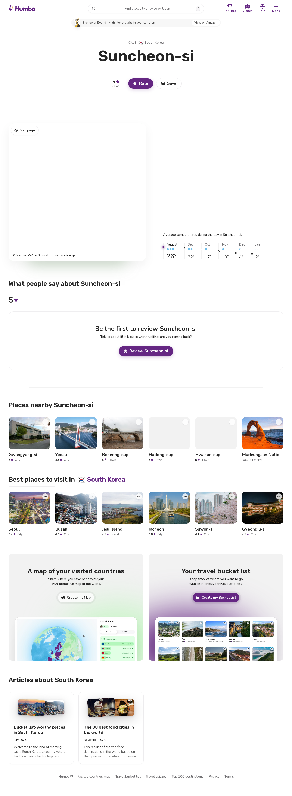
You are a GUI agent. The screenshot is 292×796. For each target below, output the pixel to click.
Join (262, 11)
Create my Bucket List (219, 597)
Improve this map (64, 256)
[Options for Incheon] (185, 496)
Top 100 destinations (188, 776)
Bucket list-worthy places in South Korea (39, 729)
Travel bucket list (128, 776)
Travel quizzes (156, 776)
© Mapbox (20, 256)
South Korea (151, 42)
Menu (276, 11)
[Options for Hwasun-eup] (232, 422)
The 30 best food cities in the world (109, 729)
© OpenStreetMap (39, 256)
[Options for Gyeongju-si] (279, 496)
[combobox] (146, 8)
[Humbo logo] (22, 8)
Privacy (214, 776)
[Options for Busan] (92, 496)
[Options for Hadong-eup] (185, 422)
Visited (247, 11)
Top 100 (230, 11)
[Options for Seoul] (45, 496)
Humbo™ (65, 776)
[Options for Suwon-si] (232, 496)
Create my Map (79, 597)
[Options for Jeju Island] (139, 496)
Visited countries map (94, 776)
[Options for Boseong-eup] (139, 422)
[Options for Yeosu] (92, 422)
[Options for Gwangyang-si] (45, 422)
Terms (229, 776)
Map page (27, 130)
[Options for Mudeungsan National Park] (279, 422)
